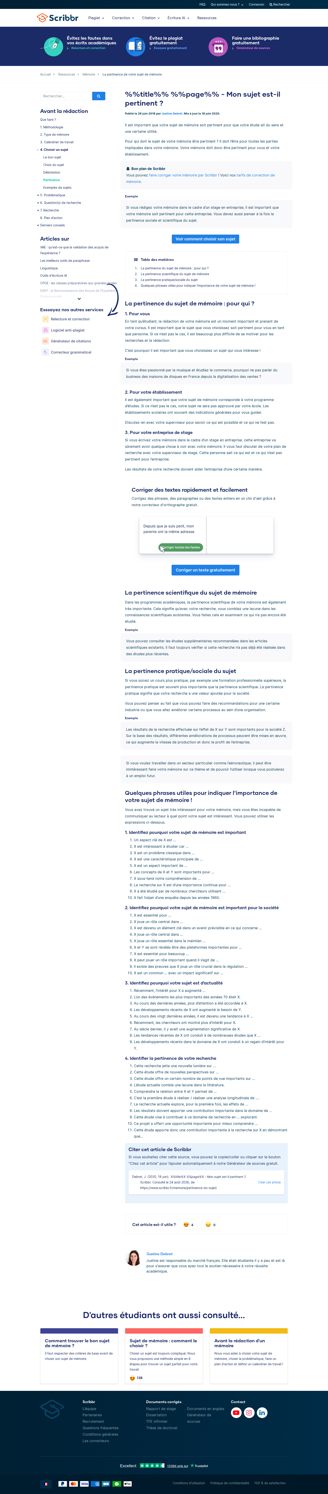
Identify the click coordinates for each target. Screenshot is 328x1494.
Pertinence (51, 180)
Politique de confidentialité (229, 1483)
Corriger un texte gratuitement (205, 570)
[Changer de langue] (46, 1484)
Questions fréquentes (100, 1428)
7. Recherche (49, 210)
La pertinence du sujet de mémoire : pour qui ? (175, 268)
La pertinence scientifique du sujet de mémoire (175, 274)
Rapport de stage (161, 1408)
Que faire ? (48, 119)
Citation (149, 18)
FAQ (202, 4)
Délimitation (51, 172)
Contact (238, 1402)
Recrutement (93, 1421)
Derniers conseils (52, 225)
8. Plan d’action (51, 218)
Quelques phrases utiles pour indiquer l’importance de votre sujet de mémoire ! (198, 285)
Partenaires (92, 1415)
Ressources (206, 18)
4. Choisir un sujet (54, 149)
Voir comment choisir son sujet (205, 239)
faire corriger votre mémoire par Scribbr (183, 175)
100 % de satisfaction (270, 1483)
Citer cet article (269, 1182)
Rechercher (281, 4)
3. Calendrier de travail (56, 142)
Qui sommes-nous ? (225, 4)
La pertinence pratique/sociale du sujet (169, 280)
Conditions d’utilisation (189, 1483)
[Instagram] (249, 1412)
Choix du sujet (53, 165)
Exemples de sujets (57, 187)
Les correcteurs (96, 1441)
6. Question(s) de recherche (60, 203)
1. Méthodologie (51, 127)
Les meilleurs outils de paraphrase (65, 260)
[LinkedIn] (262, 1412)
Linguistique (49, 268)
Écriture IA (177, 18)
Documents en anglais (205, 1408)
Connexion (256, 4)
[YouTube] (236, 1412)
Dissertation (156, 1415)
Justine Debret (172, 113)
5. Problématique (52, 195)
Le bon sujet (52, 157)
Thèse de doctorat (161, 1428)
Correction (121, 18)
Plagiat (94, 18)
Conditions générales (100, 1434)
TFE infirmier (157, 1421)
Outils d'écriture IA (53, 275)
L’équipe (89, 1408)
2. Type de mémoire (54, 134)
